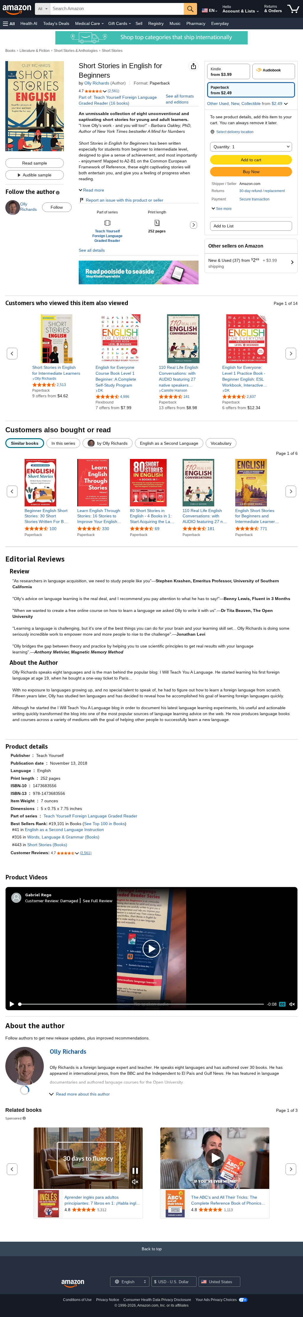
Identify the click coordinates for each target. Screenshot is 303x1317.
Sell (139, 23)
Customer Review (41, 900)
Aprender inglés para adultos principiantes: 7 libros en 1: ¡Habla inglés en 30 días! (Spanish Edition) (103, 1200)
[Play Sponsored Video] (215, 1158)
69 (157, 528)
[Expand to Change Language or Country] (216, 11)
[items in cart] (293, 8)
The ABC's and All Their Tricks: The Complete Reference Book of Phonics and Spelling (226, 1200)
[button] (8, 23)
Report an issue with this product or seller (124, 200)
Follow (57, 207)
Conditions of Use (77, 1300)
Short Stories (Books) (47, 844)
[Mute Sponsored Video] (135, 1182)
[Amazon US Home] (73, 1284)
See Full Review (97, 900)
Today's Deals (56, 23)
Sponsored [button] (13, 1118)
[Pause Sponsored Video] (135, 1171)
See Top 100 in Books (104, 823)
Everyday (220, 23)
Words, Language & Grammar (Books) (63, 837)
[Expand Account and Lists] (258, 11)
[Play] (10, 1004)
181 (211, 528)
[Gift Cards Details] (130, 23)
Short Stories (112, 51)
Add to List (223, 226)
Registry (156, 23)
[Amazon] (17, 8)
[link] (56, 370)
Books (10, 51)
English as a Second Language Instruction (64, 829)
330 (105, 528)
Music (175, 23)
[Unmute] (292, 1004)
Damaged (69, 900)
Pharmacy (195, 23)
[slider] (141, 1004)
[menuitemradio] (282, 1004)
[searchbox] (117, 9)
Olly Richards (96, 83)
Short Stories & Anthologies (76, 51)
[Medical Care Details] (102, 23)
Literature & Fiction (35, 51)
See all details (92, 250)
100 (53, 528)
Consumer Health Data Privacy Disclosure (157, 1300)
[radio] (228, 71)
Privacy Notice (107, 1300)
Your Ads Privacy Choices (216, 1300)
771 (263, 528)
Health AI (28, 23)
